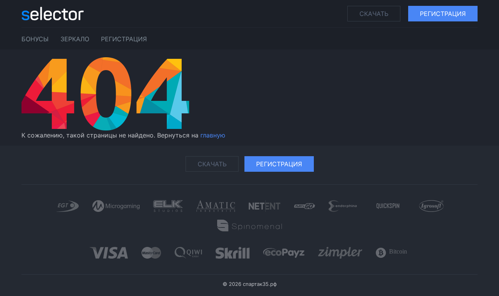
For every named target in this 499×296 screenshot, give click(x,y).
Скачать (373, 14)
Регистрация (443, 14)
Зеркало (74, 39)
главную (212, 135)
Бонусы (35, 39)
